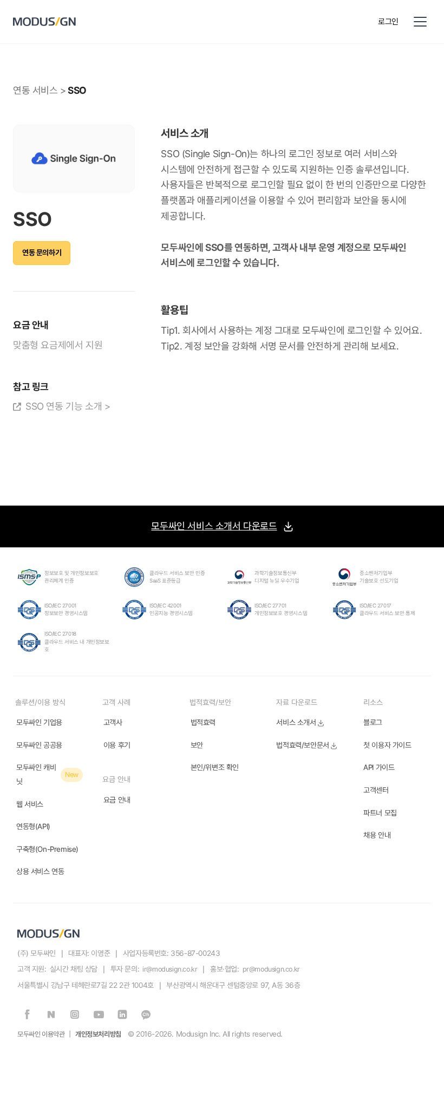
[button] (420, 22)
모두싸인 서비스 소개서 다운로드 (214, 526)
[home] (190, 21)
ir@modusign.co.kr (169, 969)
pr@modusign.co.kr (271, 969)
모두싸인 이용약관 (40, 1034)
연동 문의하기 (41, 252)
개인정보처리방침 (98, 1034)
